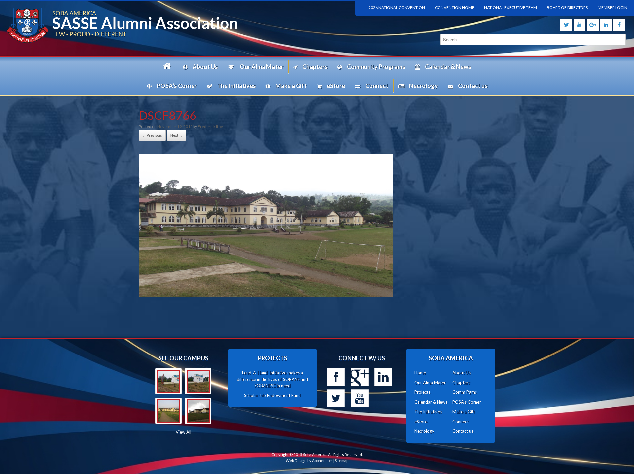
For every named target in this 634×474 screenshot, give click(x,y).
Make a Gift (291, 85)
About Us (205, 66)
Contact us (473, 85)
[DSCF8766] (266, 295)
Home (168, 66)
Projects (422, 392)
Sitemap (341, 460)
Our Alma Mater (261, 66)
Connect (376, 85)
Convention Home (454, 7)
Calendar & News (448, 66)
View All (183, 432)
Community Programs (376, 66)
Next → (176, 135)
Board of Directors (567, 7)
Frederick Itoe (210, 126)
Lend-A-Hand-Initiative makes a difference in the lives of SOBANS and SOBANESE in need (272, 379)
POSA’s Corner (177, 85)
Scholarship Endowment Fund (272, 395)
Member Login (612, 7)
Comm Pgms (464, 392)
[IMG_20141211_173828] (168, 381)
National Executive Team (510, 7)
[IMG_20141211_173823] (198, 381)
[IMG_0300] (168, 411)
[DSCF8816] (198, 411)
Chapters (315, 66)
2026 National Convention (397, 7)
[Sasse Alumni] (158, 25)
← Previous (152, 135)
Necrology (423, 85)
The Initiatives (236, 85)
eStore (336, 85)
